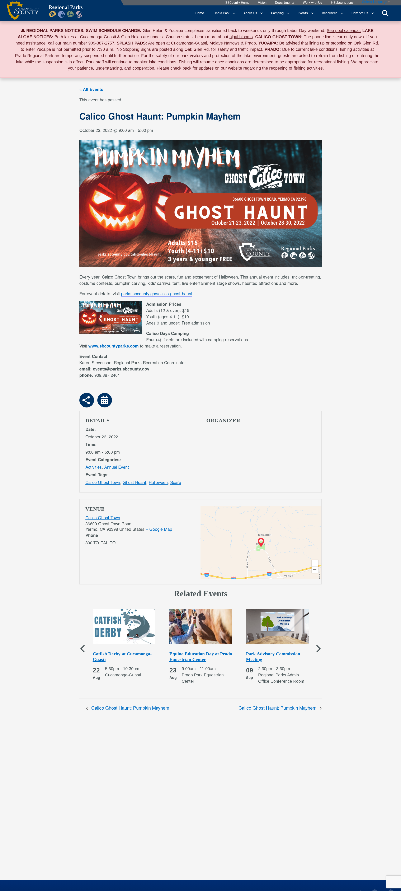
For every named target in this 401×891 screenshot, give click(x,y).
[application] (260, 542)
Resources (330, 13)
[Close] (391, 30)
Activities (93, 467)
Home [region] (199, 13)
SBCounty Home (237, 3)
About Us (250, 13)
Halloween (158, 482)
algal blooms (241, 36)
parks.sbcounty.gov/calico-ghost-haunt (156, 293)
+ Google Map (159, 529)
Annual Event (116, 467)
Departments (284, 3)
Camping (277, 13)
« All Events (91, 89)
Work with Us (312, 3)
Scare (175, 482)
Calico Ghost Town (102, 482)
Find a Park (221, 13)
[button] (315, 563)
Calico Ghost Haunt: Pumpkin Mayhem (129, 707)
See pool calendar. (344, 30)
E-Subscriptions (342, 3)
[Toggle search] (385, 13)
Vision (262, 3)
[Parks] (44, 13)
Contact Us (360, 13)
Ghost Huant (134, 482)
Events (303, 13)
